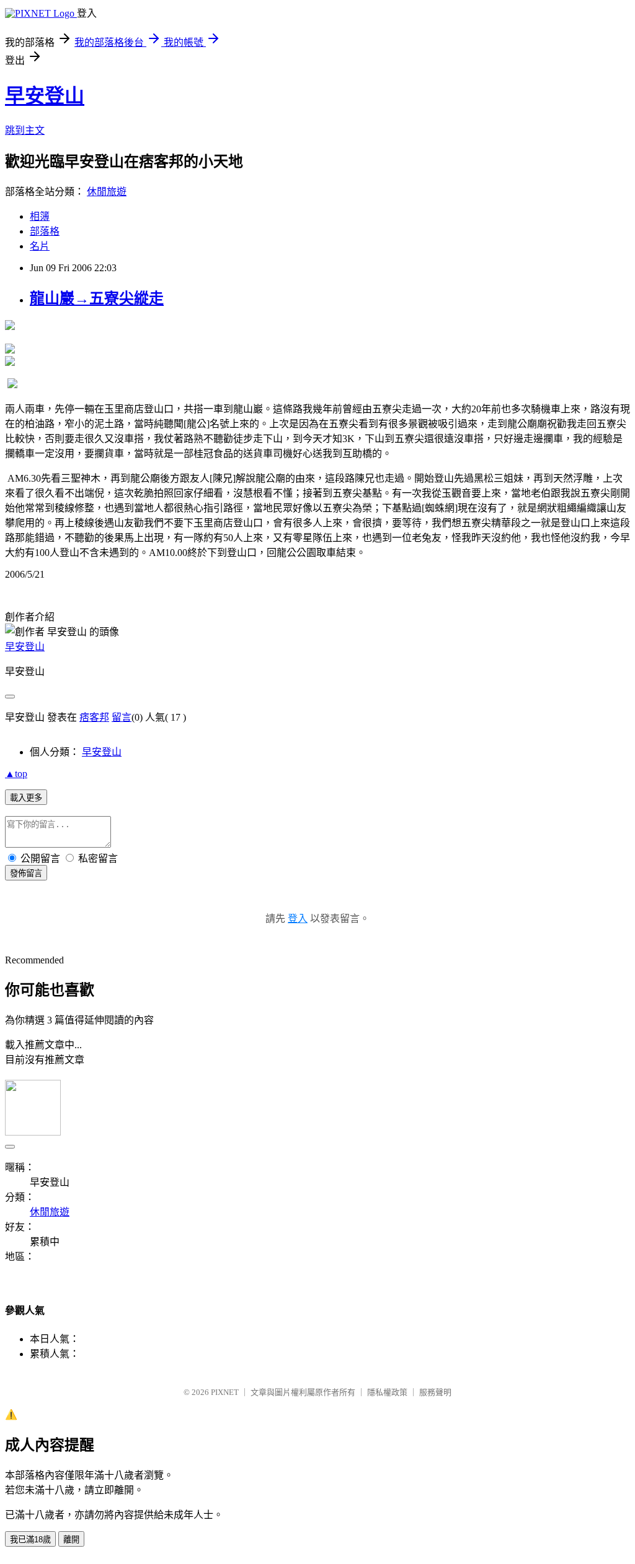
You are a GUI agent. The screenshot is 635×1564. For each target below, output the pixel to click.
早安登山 (44, 96)
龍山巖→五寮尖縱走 (97, 298)
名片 (40, 246)
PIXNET (225, 1392)
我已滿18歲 (30, 1539)
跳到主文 (25, 130)
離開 (71, 1539)
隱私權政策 (387, 1392)
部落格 (45, 231)
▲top (16, 773)
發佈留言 (26, 873)
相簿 (40, 216)
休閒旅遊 (107, 191)
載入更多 (26, 797)
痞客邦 (94, 717)
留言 (121, 717)
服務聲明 (435, 1392)
